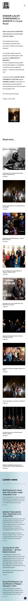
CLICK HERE (11, 99)
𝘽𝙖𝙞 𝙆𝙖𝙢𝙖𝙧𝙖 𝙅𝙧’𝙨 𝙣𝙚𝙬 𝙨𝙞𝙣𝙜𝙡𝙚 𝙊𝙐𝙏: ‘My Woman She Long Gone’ (13, 304)
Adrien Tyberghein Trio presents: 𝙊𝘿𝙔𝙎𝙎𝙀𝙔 (14, 401)
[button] (24, 5)
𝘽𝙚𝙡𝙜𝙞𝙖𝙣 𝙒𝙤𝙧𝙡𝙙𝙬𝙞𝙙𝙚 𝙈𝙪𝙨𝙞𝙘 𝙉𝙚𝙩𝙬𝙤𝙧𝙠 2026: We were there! (13, 336)
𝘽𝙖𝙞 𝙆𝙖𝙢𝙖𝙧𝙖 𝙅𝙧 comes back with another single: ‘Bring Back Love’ (13, 174)
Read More (5, 540)
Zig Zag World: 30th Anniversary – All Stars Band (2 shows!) (12, 550)
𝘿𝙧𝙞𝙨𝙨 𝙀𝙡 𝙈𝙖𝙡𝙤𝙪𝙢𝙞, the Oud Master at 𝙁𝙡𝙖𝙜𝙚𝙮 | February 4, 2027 (12, 271)
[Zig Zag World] (6, 5)
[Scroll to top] (25, 598)
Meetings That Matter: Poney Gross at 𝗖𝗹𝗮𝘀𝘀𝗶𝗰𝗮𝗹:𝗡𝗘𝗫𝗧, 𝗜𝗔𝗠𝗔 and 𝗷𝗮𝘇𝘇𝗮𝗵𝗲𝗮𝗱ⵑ (13, 465)
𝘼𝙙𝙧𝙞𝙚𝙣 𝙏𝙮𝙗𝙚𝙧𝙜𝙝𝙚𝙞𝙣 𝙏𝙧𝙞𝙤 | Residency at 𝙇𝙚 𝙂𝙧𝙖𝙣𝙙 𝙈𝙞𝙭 (12, 514)
